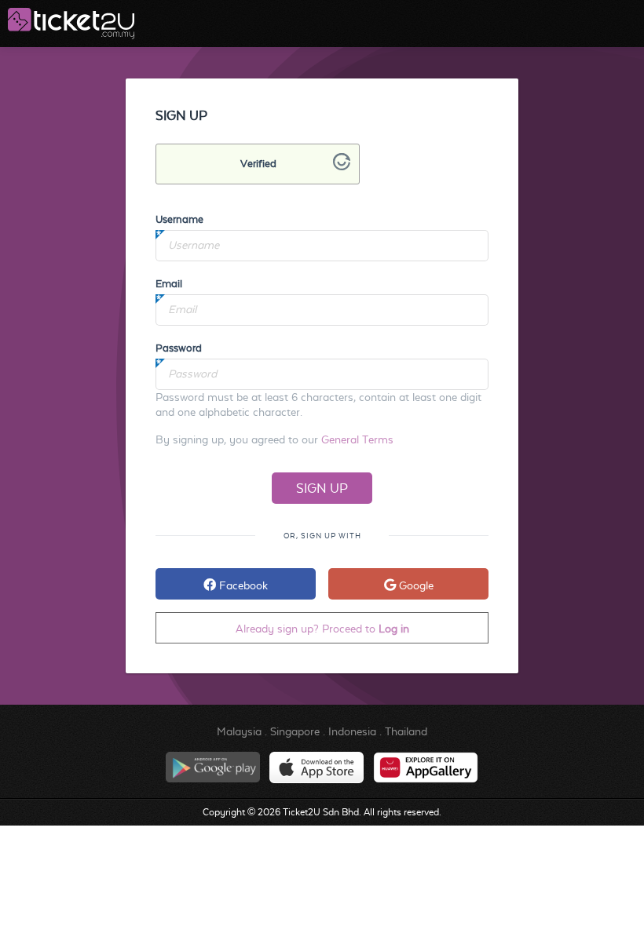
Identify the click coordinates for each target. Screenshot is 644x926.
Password (179, 348)
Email (169, 284)
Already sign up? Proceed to (322, 628)
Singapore (295, 731)
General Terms (357, 439)
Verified (258, 164)
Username (179, 219)
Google (415, 585)
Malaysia (239, 731)
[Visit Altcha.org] (341, 166)
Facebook (242, 585)
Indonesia (352, 731)
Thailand (406, 731)
